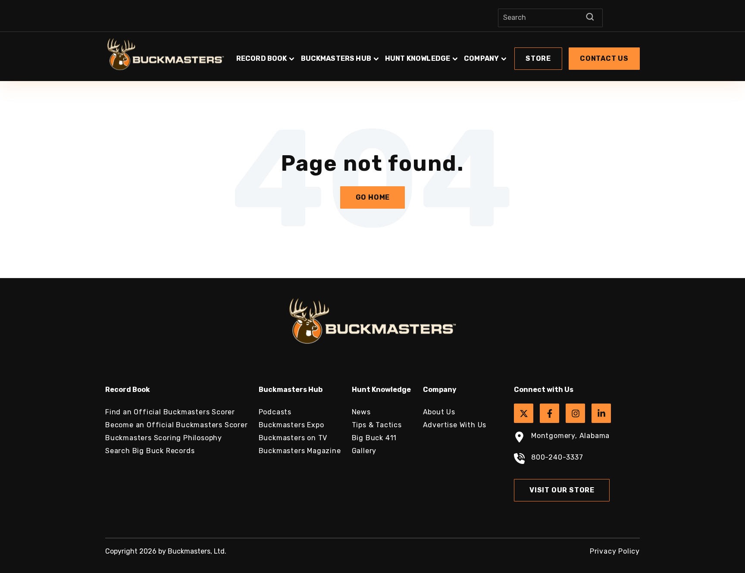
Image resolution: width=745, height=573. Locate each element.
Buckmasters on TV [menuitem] (293, 438)
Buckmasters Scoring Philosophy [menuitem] (163, 438)
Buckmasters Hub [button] (336, 58)
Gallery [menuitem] (364, 451)
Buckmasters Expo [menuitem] (291, 425)
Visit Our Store (562, 490)
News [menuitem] (361, 412)
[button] (437, 54)
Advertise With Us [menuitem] (455, 425)
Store (538, 58)
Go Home (373, 197)
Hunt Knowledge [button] (417, 58)
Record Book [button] (261, 58)
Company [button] (481, 58)
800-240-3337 (557, 457)
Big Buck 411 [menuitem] (374, 438)
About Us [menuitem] (439, 412)
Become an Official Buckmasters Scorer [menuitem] (176, 425)
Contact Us (604, 58)
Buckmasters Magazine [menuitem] (300, 451)
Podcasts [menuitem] (275, 412)
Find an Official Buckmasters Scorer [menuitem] (170, 412)
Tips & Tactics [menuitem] (377, 425)
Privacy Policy (615, 551)
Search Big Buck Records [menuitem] (149, 451)
